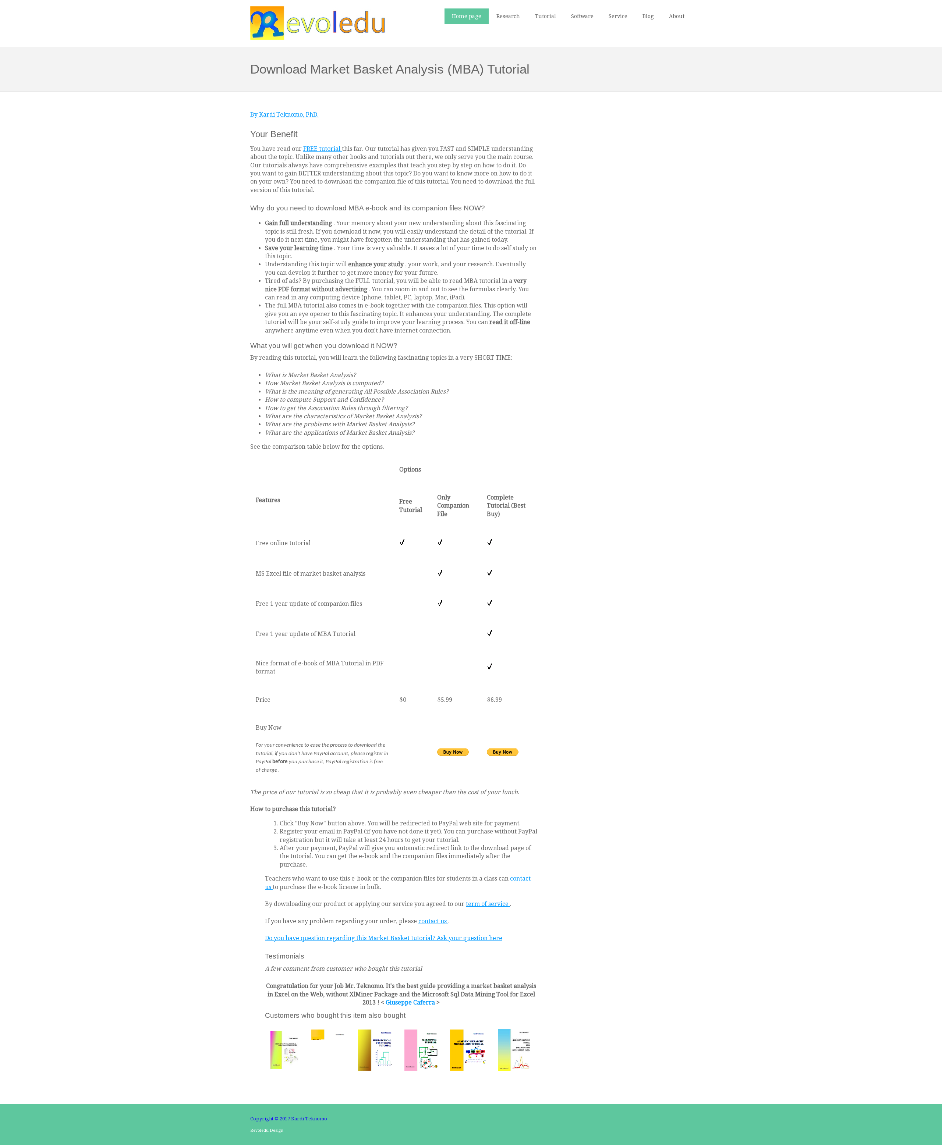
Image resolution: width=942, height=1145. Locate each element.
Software (582, 16)
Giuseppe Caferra (411, 1002)
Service (618, 16)
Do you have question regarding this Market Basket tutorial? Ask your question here (383, 938)
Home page (466, 16)
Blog (648, 16)
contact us (433, 921)
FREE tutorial (322, 148)
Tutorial (545, 16)
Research (508, 16)
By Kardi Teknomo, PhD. (284, 114)
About (676, 16)
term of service (488, 903)
